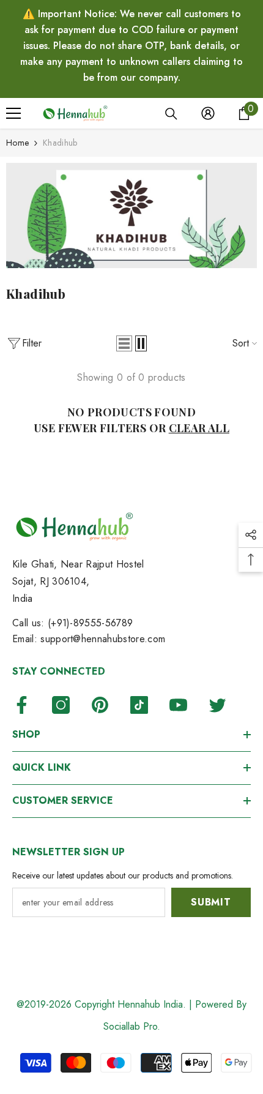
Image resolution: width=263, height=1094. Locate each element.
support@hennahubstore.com (102, 639)
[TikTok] (139, 704)
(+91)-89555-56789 (90, 623)
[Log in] (208, 113)
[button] (124, 343)
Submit (211, 902)
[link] (131, 215)
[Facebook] (21, 704)
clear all (199, 428)
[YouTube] (178, 704)
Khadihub (60, 143)
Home (17, 143)
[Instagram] (60, 704)
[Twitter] (217, 704)
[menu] (13, 113)
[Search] (171, 114)
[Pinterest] (100, 704)
